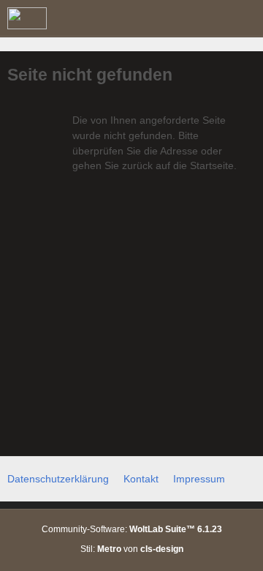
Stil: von (131, 549)
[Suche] (171, 18)
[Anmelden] (207, 18)
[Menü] (244, 18)
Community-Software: (132, 529)
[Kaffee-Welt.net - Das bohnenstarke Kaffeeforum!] (27, 18)
